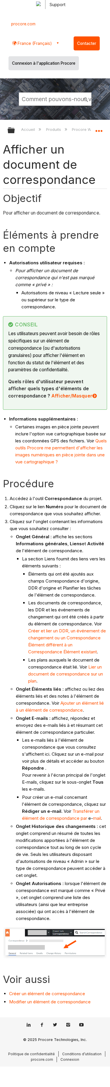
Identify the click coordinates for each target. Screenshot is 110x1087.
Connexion (69, 1059)
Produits (54, 129)
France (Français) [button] (34, 43)
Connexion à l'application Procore (43, 63)
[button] (86, 98)
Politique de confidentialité (31, 1054)
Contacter (86, 43)
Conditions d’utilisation (81, 1054)
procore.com (23, 24)
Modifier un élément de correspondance (50, 1002)
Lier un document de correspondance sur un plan (65, 674)
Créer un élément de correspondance (47, 993)
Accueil (28, 129)
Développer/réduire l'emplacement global (98, 128)
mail (97, 818)
